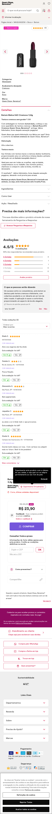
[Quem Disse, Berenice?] (13, 487)
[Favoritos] (48, 3)
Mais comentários (9, 463)
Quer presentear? (28, 666)
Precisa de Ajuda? (14, 729)
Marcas (9, 738)
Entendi (44, 479)
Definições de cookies (26, 795)
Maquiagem (20, 22)
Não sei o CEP (16, 554)
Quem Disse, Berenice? (11, 101)
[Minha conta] (43, 3)
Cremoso (6, 88)
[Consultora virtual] (43, 10)
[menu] (3, 10)
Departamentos (13, 703)
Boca (29, 22)
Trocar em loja (28, 658)
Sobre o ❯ (24, 519)
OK (39, 550)
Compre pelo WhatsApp (28, 644)
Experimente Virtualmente (33, 486)
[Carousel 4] (29, 73)
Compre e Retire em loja (28, 651)
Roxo (4, 95)
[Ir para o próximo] (46, 51)
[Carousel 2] (25, 73)
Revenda (10, 712)
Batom (36, 22)
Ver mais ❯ (47, 601)
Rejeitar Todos (26, 802)
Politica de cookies (32, 790)
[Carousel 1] (22, 73)
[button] (27, 526)
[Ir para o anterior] (5, 51)
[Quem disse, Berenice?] (7, 3)
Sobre (8, 721)
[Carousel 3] (27, 73)
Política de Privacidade (24, 623)
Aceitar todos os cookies (26, 809)
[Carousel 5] (31, 73)
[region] (26, 793)
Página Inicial (6, 22)
